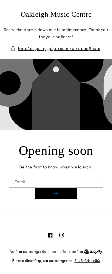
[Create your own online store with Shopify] (93, 251)
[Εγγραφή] (56, 193)
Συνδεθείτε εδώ (87, 261)
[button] (56, 48)
